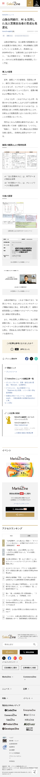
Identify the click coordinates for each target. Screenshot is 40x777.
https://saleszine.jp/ (21, 425)
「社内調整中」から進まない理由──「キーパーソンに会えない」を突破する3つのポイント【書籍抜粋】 (22, 543)
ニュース (5, 688)
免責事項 (12, 747)
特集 (4, 698)
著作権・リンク (14, 741)
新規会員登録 (20, 509)
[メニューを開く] (3, 3)
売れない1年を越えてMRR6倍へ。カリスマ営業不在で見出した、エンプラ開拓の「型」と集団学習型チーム (22, 586)
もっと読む (8, 403)
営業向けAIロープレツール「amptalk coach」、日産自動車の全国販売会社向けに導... (20, 398)
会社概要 (12, 750)
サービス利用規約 (14, 753)
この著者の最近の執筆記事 (23, 433)
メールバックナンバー (21, 503)
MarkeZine (6, 676)
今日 (11, 536)
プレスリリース (11, 371)
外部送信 (12, 761)
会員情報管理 (13, 744)
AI (3, 35)
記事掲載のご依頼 (29, 667)
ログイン (21, 515)
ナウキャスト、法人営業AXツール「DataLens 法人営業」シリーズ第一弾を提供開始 (20, 390)
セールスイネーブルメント (21, 35)
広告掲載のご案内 (10, 667)
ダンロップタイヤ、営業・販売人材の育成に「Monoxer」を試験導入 (20, 383)
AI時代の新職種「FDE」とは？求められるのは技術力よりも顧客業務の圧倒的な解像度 (21, 578)
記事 (25, 688)
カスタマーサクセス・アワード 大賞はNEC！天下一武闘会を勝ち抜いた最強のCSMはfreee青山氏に (22, 570)
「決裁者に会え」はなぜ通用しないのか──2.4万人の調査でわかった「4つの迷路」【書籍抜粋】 (21, 552)
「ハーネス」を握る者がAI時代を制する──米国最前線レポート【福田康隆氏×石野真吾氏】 (22, 617)
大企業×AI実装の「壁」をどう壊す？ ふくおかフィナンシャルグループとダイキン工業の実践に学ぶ (21, 561)
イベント (26, 698)
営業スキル (9, 35)
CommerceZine (29, 676)
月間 (29, 536)
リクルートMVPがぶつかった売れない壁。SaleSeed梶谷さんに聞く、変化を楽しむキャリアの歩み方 (21, 602)
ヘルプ (11, 737)
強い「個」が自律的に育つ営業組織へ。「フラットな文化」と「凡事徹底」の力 (21, 594)
